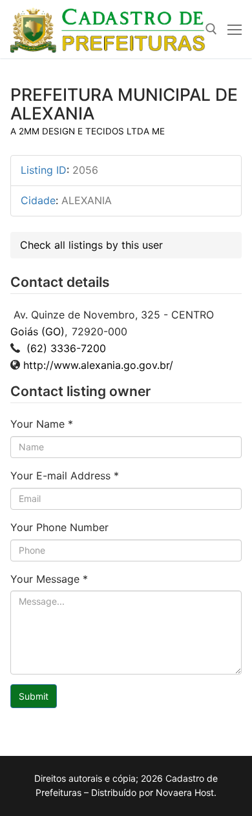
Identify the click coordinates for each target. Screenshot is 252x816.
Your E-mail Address (64, 475)
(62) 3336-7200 (64, 348)
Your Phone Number (59, 527)
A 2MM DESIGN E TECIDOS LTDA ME (87, 131)
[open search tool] (211, 29)
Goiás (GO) (37, 331)
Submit (33, 696)
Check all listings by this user (91, 244)
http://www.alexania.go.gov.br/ (98, 365)
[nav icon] (234, 29)
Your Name (41, 423)
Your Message (49, 578)
